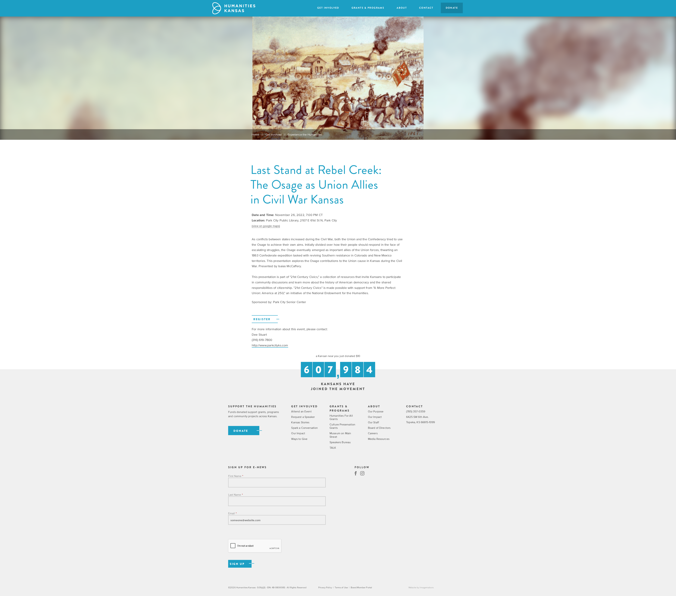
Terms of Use (341, 587)
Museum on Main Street (340, 435)
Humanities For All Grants (341, 417)
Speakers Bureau (340, 442)
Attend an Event (301, 411)
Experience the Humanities (305, 134)
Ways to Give (299, 438)
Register (262, 319)
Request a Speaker (303, 416)
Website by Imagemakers (421, 587)
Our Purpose (376, 411)
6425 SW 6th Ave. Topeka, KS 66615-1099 (420, 419)
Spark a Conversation (304, 427)
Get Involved (328, 8)
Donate (452, 8)
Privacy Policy (325, 587)
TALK (333, 447)
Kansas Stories (300, 422)
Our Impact (298, 433)
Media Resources (378, 438)
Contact (426, 8)
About (402, 8)
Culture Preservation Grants (342, 426)
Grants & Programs (368, 8)
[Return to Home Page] (233, 8)
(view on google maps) (266, 225)
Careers (373, 433)
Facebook (355, 473)
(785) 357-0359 (415, 411)
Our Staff (373, 422)
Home (255, 134)
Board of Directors (379, 427)
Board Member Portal (361, 587)
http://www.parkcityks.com (270, 345)
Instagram (362, 473)
